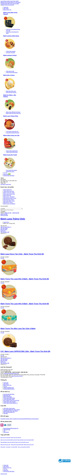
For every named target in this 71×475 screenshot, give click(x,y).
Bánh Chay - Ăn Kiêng (8, 196)
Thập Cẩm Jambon (11, 51)
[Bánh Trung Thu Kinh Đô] (7, 4)
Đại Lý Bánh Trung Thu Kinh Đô (11, 400)
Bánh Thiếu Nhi (7, 195)
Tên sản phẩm (4, 228)
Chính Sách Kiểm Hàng (9, 398)
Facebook (3, 418)
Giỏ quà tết (8, 447)
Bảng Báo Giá (6, 395)
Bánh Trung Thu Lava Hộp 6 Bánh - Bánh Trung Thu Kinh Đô (25, 304)
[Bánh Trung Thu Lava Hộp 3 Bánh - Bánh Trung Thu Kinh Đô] (9, 275)
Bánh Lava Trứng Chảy (10, 116)
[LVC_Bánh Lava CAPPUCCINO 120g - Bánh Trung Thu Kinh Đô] (9, 348)
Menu (2, 178)
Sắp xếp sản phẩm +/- (6, 227)
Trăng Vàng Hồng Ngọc (12, 152)
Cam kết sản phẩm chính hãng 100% (10, 1)
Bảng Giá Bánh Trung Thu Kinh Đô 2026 (25, 439)
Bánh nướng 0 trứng (10, 55)
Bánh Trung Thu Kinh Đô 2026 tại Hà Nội (9, 439)
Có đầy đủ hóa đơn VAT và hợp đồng (10, 3)
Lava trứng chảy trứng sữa (12, 132)
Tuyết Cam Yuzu (10, 171)
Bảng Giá (5, 470)
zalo (14, 418)
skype (11, 418)
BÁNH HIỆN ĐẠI (7, 189)
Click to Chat (4, 473)
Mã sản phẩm (4, 229)
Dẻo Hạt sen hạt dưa (11, 92)
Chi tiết (2, 258)
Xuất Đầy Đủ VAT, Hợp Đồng (10, 411)
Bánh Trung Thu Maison (9, 203)
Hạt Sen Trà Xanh (10, 52)
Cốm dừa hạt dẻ (10, 71)
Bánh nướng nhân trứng (11, 36)
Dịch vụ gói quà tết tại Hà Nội (24, 447)
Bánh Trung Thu (7, 385)
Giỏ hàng (3, 184)
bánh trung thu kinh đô (17, 376)
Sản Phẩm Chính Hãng (9, 408)
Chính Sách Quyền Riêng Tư (10, 403)
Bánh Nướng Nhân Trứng (9, 198)
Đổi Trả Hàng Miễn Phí (9, 412)
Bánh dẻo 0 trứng (8, 75)
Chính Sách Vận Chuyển (9, 401)
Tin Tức (5, 386)
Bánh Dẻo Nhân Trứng (9, 201)
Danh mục (3, 230)
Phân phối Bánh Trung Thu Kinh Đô (8, 442)
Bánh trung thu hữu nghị (5, 444)
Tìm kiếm (3, 211)
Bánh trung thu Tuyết (10, 155)
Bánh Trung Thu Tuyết (8, 192)
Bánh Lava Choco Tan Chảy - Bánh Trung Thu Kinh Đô (22, 254)
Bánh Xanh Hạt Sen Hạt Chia (13, 113)
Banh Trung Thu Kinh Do (16, 437)
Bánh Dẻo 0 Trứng (7, 202)
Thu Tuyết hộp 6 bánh (11, 170)
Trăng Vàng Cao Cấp (8, 191)
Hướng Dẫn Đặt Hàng (8, 389)
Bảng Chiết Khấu (7, 396)
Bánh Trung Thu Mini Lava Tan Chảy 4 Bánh (18, 328)
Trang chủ (5, 382)
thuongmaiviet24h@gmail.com (11, 373)
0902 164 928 (4, 214)
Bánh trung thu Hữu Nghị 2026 (17, 444)
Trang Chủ (6, 222)
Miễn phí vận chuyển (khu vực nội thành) (11, 2)
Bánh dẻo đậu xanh (11, 91)
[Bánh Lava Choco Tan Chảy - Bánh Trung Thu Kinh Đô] (9, 251)
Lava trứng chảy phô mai (12, 131)
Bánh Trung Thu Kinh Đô (5, 437)
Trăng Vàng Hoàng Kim (12, 150)
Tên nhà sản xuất (5, 232)
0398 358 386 (15, 212)
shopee (7, 418)
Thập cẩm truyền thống (11, 72)
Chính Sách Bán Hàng (8, 399)
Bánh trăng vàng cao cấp (11, 135)
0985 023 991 (8, 212)
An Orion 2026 (14, 447)
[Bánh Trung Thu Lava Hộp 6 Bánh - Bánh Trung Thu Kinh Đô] (9, 300)
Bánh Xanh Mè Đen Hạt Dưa (13, 112)
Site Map (5, 413)
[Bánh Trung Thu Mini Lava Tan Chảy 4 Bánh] (9, 325)
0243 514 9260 (4, 215)
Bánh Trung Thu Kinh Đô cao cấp (22, 442)
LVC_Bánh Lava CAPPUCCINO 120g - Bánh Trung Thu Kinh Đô (25, 351)
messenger (36, 418)
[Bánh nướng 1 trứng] (9, 50)
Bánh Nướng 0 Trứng (8, 199)
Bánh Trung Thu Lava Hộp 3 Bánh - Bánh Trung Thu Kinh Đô (25, 279)
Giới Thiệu (6, 384)
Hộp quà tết (3, 447)
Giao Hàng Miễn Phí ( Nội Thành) (11, 409)
